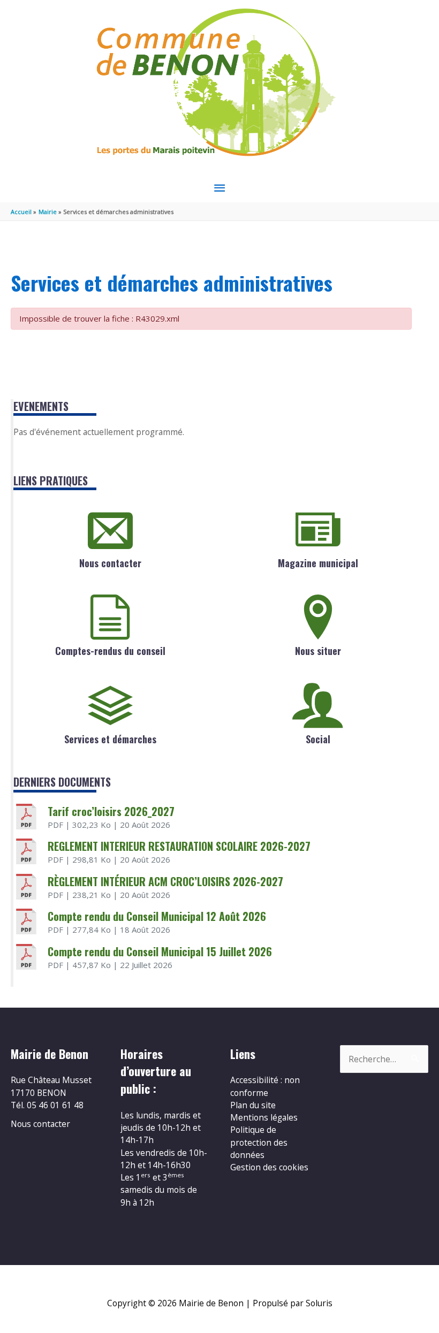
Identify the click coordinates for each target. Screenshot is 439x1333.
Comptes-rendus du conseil (110, 651)
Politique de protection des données (258, 1142)
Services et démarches (110, 739)
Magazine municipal (318, 563)
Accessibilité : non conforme (265, 1086)
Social (318, 739)
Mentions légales (264, 1117)
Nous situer (318, 651)
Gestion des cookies (269, 1167)
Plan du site (253, 1105)
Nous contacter (110, 563)
